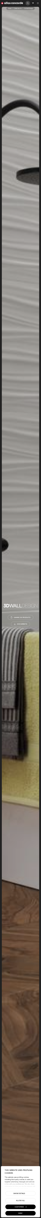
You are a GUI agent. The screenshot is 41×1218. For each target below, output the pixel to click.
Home (10, 8)
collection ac (18, 8)
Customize (19, 1207)
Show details (19, 1193)
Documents (22, 624)
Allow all (20, 1200)
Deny (20, 1213)
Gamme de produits (22, 617)
